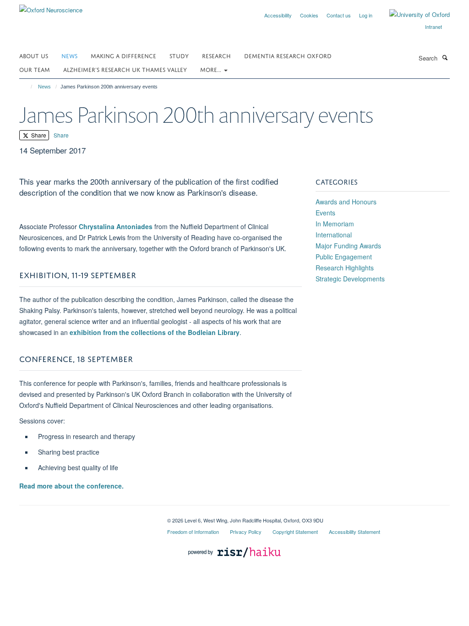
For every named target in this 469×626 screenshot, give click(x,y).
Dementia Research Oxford (288, 55)
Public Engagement (344, 256)
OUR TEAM (34, 69)
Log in (365, 15)
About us (33, 55)
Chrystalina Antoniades (116, 226)
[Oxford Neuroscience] (50, 6)
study (179, 55)
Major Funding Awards (348, 245)
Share (38, 135)
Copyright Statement (295, 531)
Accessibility (278, 15)
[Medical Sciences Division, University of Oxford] (86, 517)
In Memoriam (335, 223)
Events (325, 212)
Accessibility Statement (354, 531)
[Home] (27, 87)
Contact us (339, 15)
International (334, 234)
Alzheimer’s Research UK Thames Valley (125, 69)
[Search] (445, 57)
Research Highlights (345, 267)
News (69, 55)
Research (216, 55)
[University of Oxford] (413, 14)
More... (211, 69)
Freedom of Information (193, 531)
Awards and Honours (346, 201)
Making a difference (123, 55)
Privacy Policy (246, 531)
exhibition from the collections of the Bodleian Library (155, 332)
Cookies (309, 15)
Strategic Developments (350, 278)
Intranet (433, 26)
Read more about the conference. (71, 485)
